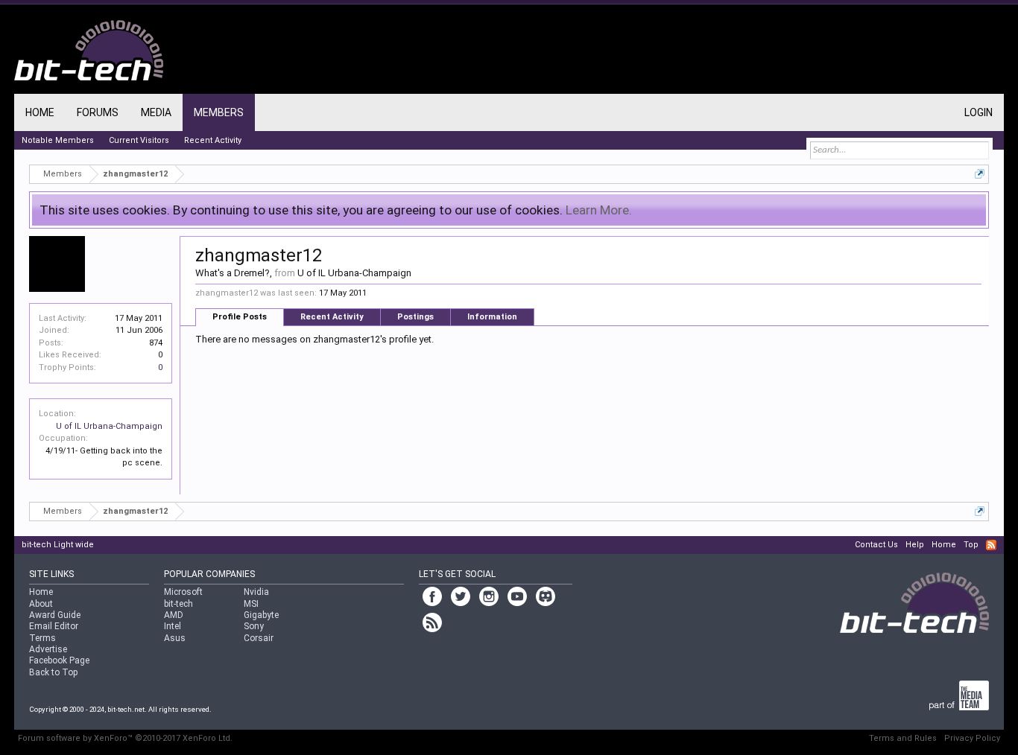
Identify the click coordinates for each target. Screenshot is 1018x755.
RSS (991, 545)
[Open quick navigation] (979, 174)
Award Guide (54, 615)
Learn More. (599, 210)
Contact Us (876, 544)
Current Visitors (139, 140)
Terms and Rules (903, 738)
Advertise (48, 649)
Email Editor (53, 626)
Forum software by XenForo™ (125, 738)
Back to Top (53, 672)
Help (914, 544)
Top (971, 544)
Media (156, 112)
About (41, 604)
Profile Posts (239, 317)
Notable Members (58, 140)
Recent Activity (332, 317)
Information (492, 317)
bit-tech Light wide (58, 544)
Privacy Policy (972, 738)
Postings (415, 317)
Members (219, 112)
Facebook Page (59, 660)
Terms (42, 638)
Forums (97, 112)
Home (39, 112)
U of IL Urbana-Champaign (109, 426)
